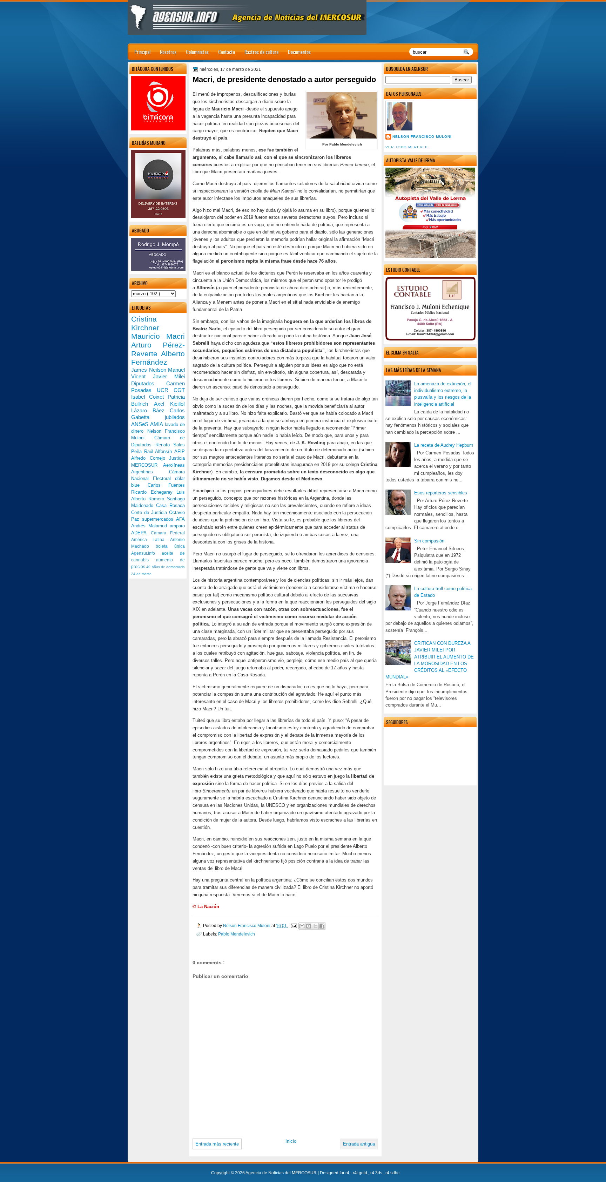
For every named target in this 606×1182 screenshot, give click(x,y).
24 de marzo (141, 574)
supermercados (159, 519)
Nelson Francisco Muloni (422, 137)
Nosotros (168, 51)
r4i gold (360, 1172)
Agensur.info (146, 553)
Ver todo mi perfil (407, 147)
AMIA (157, 424)
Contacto (226, 51)
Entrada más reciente (217, 1144)
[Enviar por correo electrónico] (301, 926)
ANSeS (140, 424)
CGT (179, 390)
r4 (347, 1172)
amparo (177, 525)
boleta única (170, 546)
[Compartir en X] (315, 926)
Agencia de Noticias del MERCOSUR (281, 1172)
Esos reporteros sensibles (440, 492)
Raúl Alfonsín (159, 451)
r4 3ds (376, 1172)
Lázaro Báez (150, 410)
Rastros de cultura (261, 51)
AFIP (179, 451)
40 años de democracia (165, 567)
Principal (142, 51)
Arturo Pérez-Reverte (158, 349)
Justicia (177, 458)
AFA (180, 519)
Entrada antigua (359, 1144)
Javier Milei (169, 376)
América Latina (150, 540)
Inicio (290, 1141)
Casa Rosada (170, 505)
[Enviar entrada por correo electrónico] (293, 925)
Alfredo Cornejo (150, 458)
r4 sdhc (392, 1172)
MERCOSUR (147, 465)
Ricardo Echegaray (153, 492)
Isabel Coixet (149, 397)
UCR (165, 390)
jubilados (175, 417)
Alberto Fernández (158, 358)
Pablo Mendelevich (236, 934)
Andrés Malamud (150, 525)
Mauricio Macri (158, 336)
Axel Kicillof (169, 404)
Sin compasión (429, 540)
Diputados (148, 383)
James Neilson (149, 370)
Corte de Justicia (150, 512)
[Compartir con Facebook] (321, 926)
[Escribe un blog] (308, 926)
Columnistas (197, 51)
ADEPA (141, 532)
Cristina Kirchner (145, 323)
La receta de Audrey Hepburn (443, 445)
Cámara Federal (168, 533)
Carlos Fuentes (166, 485)
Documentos (299, 51)
